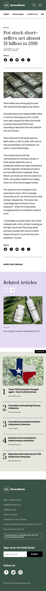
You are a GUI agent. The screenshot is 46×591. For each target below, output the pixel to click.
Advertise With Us (12, 505)
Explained (18, 14)
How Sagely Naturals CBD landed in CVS (22, 331)
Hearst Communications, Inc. (20, 583)
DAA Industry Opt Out (14, 529)
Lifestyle (32, 14)
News (6, 14)
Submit (34, 554)
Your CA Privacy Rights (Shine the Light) (23, 524)
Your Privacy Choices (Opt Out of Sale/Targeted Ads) (21, 536)
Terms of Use (10, 510)
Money (6, 27)
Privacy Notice (10, 515)
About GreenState (12, 500)
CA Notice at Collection (15, 519)
